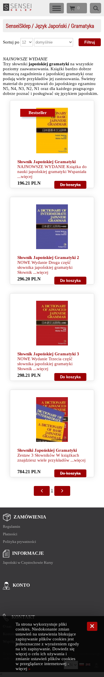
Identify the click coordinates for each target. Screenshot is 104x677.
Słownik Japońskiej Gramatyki (46, 161)
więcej (26, 176)
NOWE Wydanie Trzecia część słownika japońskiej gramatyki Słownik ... (45, 363)
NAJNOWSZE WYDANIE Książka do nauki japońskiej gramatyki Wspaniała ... (52, 171)
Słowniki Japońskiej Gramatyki (47, 450)
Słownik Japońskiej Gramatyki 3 (48, 354)
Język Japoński (51, 25)
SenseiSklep (18, 25)
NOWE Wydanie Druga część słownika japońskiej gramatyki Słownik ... (45, 267)
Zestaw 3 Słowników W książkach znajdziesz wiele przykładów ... (48, 457)
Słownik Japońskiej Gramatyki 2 (48, 257)
